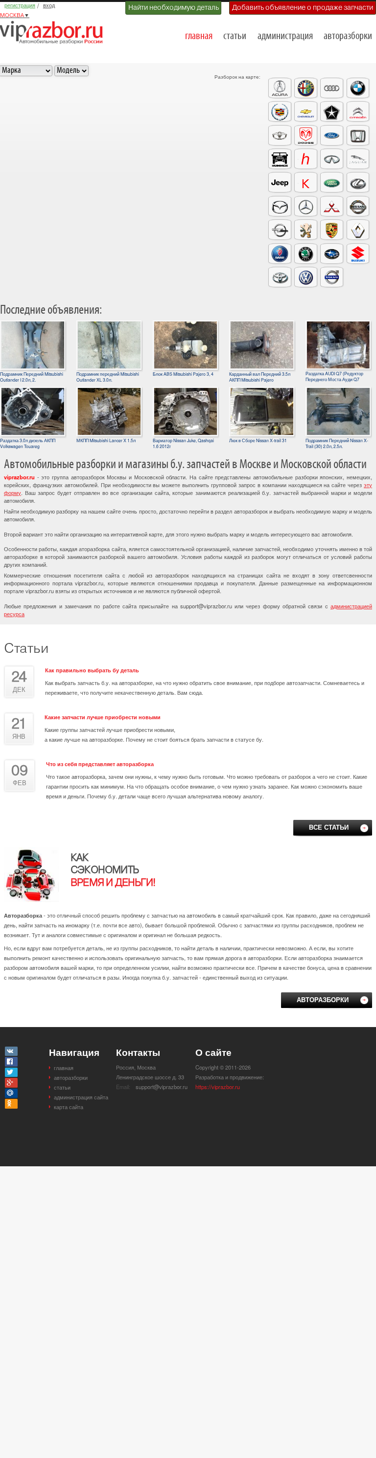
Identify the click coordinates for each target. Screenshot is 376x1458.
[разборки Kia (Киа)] (305, 182)
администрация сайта (81, 1097)
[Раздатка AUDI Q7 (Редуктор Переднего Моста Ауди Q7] (338, 324)
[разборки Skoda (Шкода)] (305, 253)
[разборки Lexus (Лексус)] (358, 182)
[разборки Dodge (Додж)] (305, 135)
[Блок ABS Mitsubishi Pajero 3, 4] (185, 324)
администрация (285, 36)
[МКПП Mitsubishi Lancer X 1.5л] (108, 391)
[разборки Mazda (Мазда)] (279, 206)
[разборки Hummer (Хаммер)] (279, 159)
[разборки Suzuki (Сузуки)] (358, 253)
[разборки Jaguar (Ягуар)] (358, 159)
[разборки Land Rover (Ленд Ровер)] (331, 182)
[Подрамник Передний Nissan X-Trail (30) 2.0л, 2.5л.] (338, 391)
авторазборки (348, 36)
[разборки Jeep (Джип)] (279, 182)
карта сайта (68, 1107)
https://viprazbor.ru (217, 1087)
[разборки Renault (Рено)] (358, 229)
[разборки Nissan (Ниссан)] (358, 206)
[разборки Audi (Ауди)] (331, 88)
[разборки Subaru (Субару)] (331, 253)
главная (198, 36)
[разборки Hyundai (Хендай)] (305, 159)
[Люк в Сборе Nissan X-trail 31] (261, 391)
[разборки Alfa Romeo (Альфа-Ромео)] (305, 88)
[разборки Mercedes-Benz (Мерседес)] (305, 206)
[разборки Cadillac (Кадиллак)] (279, 111)
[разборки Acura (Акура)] (279, 88)
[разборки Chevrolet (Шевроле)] (305, 111)
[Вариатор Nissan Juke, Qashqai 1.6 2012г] (185, 391)
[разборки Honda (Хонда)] (358, 135)
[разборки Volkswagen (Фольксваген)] (305, 277)
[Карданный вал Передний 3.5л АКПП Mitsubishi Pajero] (261, 324)
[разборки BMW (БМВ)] (358, 88)
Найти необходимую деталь (173, 7)
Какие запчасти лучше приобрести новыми (103, 717)
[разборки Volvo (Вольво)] (331, 277)
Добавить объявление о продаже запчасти (302, 7)
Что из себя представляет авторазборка (100, 764)
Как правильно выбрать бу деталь (92, 670)
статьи (234, 36)
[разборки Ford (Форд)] (331, 135)
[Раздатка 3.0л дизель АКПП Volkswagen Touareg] (32, 391)
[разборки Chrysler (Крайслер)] (331, 111)
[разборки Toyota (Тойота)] (279, 277)
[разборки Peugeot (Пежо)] (305, 229)
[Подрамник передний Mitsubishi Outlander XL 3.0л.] (108, 324)
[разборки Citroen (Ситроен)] (358, 111)
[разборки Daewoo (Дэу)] (279, 135)
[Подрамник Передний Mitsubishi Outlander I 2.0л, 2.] (32, 324)
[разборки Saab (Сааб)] (279, 253)
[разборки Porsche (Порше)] (331, 229)
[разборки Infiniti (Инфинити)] (331, 159)
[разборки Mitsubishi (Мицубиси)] (331, 206)
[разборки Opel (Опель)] (279, 229)
